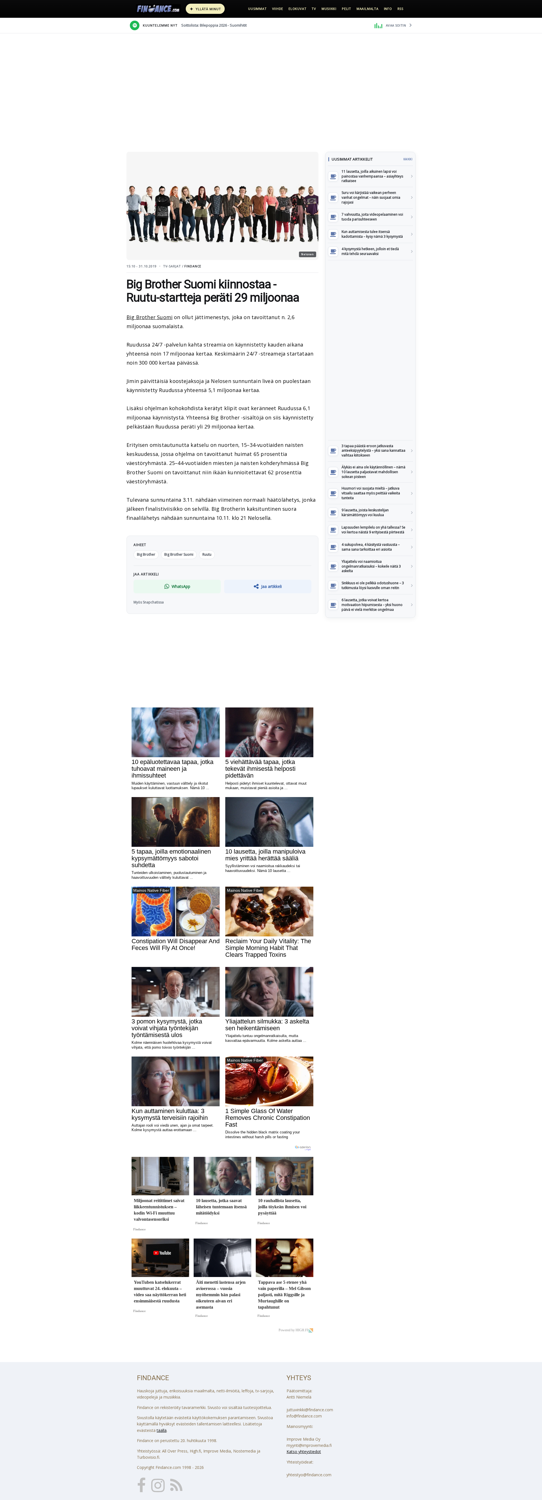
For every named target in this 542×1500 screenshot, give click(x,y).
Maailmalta (368, 9)
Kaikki (407, 159)
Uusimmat (257, 9)
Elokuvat (297, 9)
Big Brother (146, 554)
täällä (162, 1430)
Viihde (277, 9)
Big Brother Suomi (149, 317)
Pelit (346, 9)
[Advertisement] (370, 350)
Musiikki (329, 9)
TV (314, 9)
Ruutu (206, 554)
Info (388, 9)
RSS (400, 9)
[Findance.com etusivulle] (158, 8)
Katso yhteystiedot (304, 1451)
